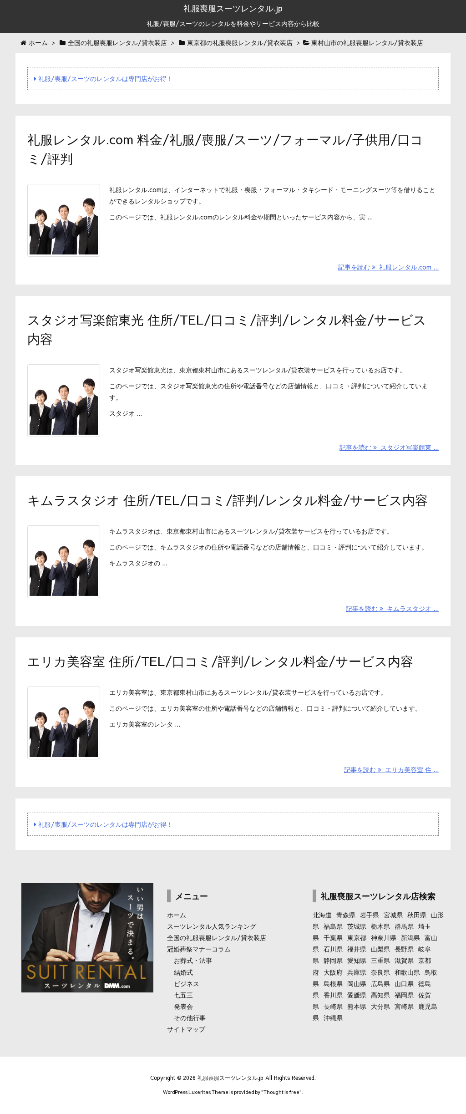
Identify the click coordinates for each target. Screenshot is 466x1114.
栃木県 (380, 926)
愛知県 (356, 960)
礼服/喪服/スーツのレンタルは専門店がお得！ (104, 78)
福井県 (356, 948)
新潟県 (410, 937)
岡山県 (356, 983)
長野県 (404, 948)
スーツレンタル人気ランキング (211, 926)
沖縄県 (333, 1017)
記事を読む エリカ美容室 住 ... (391, 769)
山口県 (404, 983)
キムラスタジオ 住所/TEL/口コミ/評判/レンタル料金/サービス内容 (227, 500)
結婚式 (183, 972)
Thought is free (281, 1092)
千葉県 (333, 937)
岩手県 (369, 914)
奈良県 (380, 972)
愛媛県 (356, 994)
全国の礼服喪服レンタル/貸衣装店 (216, 937)
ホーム (176, 914)
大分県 (380, 1006)
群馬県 (404, 926)
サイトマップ (186, 1028)
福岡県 (404, 994)
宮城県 (393, 914)
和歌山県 (407, 972)
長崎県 (333, 1006)
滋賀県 (404, 960)
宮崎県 (404, 1006)
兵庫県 (356, 972)
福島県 (333, 926)
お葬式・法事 (193, 960)
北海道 (322, 914)
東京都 (356, 937)
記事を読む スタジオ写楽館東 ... (389, 447)
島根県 (333, 983)
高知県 (380, 994)
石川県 (333, 948)
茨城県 (356, 926)
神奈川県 (383, 937)
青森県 (345, 914)
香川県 (333, 994)
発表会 (183, 1006)
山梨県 (380, 948)
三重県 (380, 960)
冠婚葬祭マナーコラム (199, 948)
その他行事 (190, 1017)
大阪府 (333, 972)
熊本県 (356, 1006)
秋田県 (416, 914)
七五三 (183, 994)
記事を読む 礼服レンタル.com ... (388, 266)
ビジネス (186, 983)
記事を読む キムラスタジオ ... (392, 608)
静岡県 (333, 960)
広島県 (380, 983)
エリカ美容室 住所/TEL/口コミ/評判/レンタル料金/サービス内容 (220, 661)
